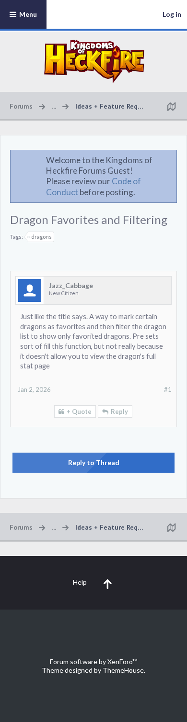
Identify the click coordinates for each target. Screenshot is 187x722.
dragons (41, 236)
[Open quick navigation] (171, 106)
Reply (119, 411)
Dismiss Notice (170, 160)
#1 (168, 389)
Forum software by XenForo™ (93, 661)
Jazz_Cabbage (71, 285)
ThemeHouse (123, 670)
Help (80, 582)
